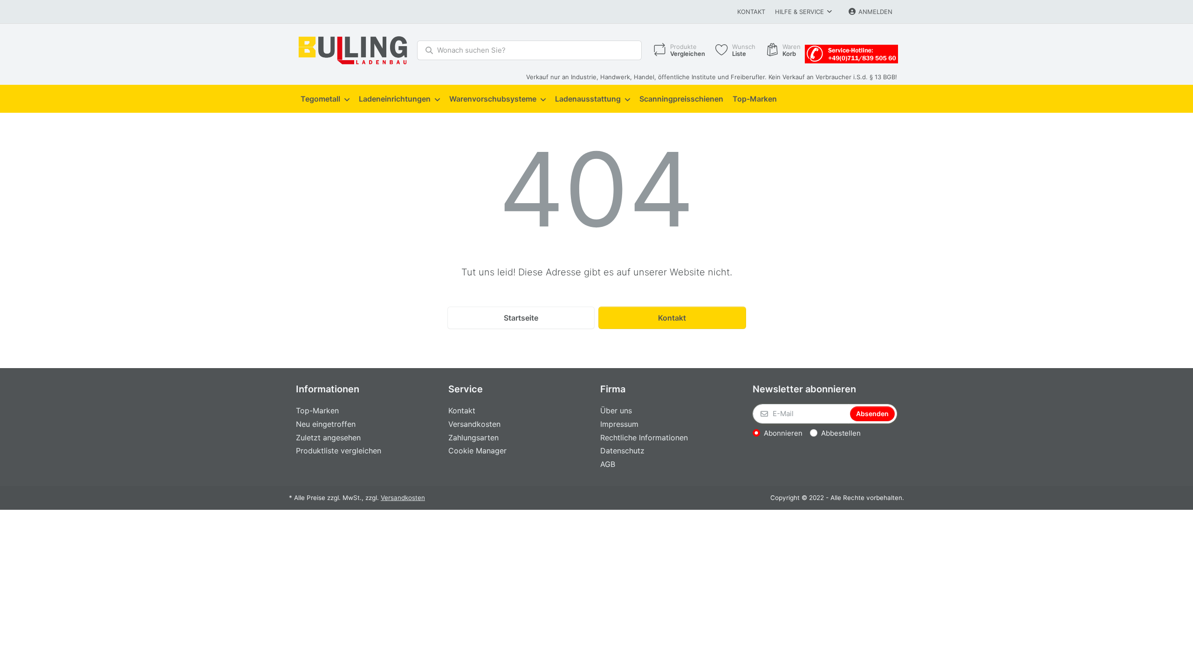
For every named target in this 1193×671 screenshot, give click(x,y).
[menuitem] (325, 99)
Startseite (521, 317)
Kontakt (751, 11)
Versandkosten (403, 497)
